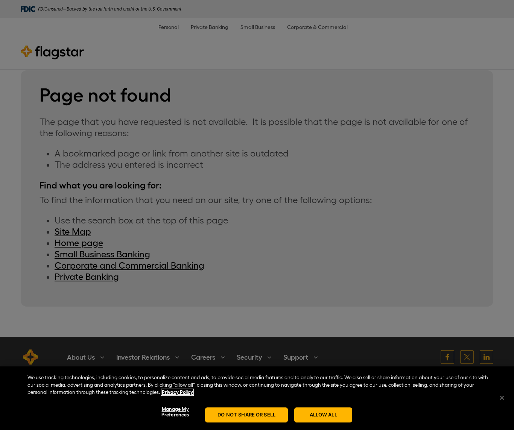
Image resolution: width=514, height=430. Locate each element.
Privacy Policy (177, 392)
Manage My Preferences (175, 412)
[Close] (502, 397)
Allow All (323, 415)
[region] (257, 398)
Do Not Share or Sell (246, 415)
